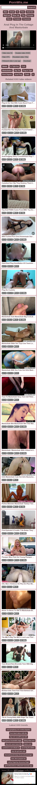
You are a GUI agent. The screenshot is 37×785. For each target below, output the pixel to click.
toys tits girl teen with (18, 751)
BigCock (7, 15)
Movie (9, 19)
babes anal (27, 744)
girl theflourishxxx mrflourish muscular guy (18, 766)
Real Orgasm (7, 74)
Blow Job (16, 15)
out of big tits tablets (28, 747)
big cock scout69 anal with (18, 737)
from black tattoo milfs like (18, 733)
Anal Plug (18, 74)
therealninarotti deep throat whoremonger (18, 755)
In (33, 74)
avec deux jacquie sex (18, 758)
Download (27, 61)
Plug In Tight (27, 70)
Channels (26, 19)
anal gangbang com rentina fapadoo (18, 729)
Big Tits (17, 70)
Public (27, 74)
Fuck (23, 66)
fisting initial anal (29, 740)
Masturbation (7, 70)
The (23, 15)
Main (5, 12)
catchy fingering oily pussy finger (18, 762)
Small (12, 12)
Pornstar (30, 15)
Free (22, 12)
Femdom (17, 19)
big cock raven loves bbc (14, 744)
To (17, 12)
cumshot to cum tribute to (10, 747)
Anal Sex (30, 12)
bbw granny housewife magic (11, 740)
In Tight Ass (14, 66)
